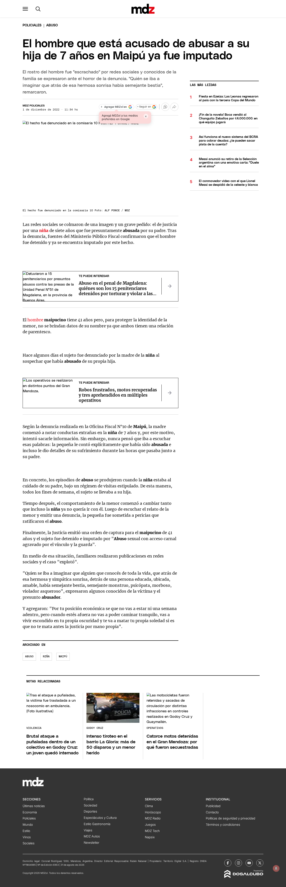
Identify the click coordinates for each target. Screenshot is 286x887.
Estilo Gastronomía (97, 824)
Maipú (63, 656)
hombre (35, 319)
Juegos (150, 825)
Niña (46, 656)
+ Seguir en (144, 106)
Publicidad (213, 806)
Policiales (32, 25)
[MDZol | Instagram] (238, 863)
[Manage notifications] (276, 868)
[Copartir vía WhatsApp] (165, 107)
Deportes (90, 811)
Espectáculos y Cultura (100, 818)
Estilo (26, 831)
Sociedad (90, 805)
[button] (25, 9)
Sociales (29, 843)
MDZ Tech (152, 831)
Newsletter (91, 843)
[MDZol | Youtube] (249, 863)
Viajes (88, 830)
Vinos (27, 837)
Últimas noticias (34, 806)
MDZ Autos (92, 836)
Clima (149, 806)
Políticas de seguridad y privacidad (230, 818)
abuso (29, 656)
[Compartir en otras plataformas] (174, 107)
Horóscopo (153, 812)
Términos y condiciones (223, 825)
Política (89, 799)
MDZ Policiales (34, 105)
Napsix (150, 837)
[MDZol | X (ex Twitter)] (259, 863)
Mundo (28, 825)
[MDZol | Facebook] (227, 863)
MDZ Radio (153, 818)
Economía (30, 812)
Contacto (212, 812)
